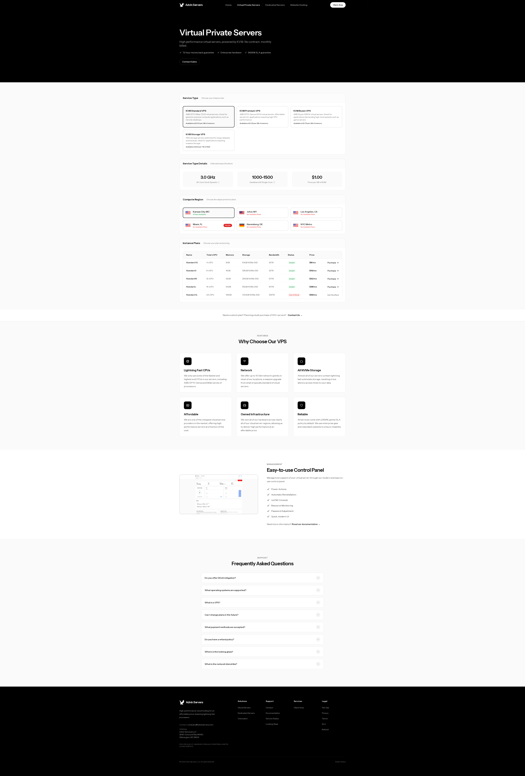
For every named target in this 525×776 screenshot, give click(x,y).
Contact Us (295, 315)
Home (228, 5)
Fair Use (325, 707)
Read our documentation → (306, 524)
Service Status (272, 718)
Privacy (325, 713)
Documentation (273, 713)
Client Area (299, 707)
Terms (325, 718)
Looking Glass (272, 724)
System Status (340, 762)
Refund (325, 729)
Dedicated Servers (275, 5)
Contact (269, 707)
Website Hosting (298, 5)
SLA (324, 724)
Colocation (243, 718)
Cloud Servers (244, 707)
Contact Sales (189, 61)
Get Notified (333, 295)
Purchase (332, 262)
